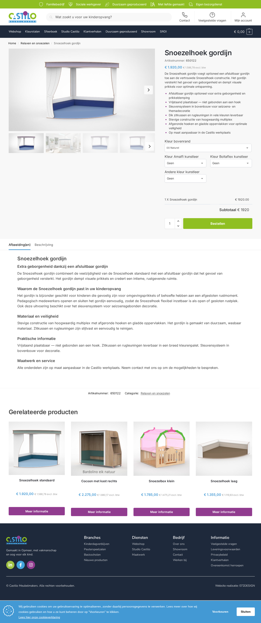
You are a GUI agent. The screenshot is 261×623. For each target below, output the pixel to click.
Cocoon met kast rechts (99, 481)
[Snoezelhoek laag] (224, 449)
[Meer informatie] (37, 503)
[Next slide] (148, 90)
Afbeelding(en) (20, 245)
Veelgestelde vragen (212, 20)
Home (12, 43)
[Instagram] (31, 565)
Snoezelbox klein (161, 481)
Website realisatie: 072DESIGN (235, 586)
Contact (184, 20)
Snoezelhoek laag (224, 481)
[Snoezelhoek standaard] (37, 448)
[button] (243, 31)
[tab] (21, 244)
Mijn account (243, 20)
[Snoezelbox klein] (161, 449)
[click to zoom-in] (82, 90)
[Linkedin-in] (10, 565)
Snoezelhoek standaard (36, 480)
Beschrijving (44, 245)
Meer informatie (36, 511)
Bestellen (217, 223)
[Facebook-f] (21, 565)
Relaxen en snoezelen (35, 43)
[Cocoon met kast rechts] (99, 449)
